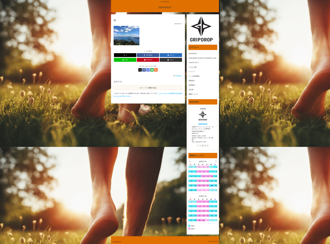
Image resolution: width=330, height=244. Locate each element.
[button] (171, 60)
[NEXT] (215, 161)
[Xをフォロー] (140, 70)
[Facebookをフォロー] (144, 70)
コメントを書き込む (148, 88)
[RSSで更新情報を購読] (156, 70)
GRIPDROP (202, 124)
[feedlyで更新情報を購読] (152, 70)
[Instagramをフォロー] (148, 70)
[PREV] (190, 161)
